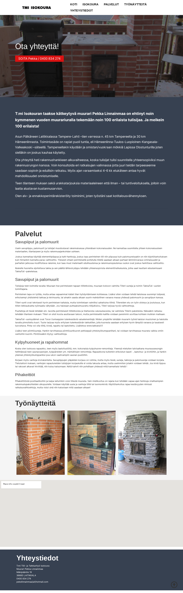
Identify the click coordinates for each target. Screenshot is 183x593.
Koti (73, 4)
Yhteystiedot (81, 10)
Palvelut (111, 4)
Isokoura (90, 4)
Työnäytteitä (135, 4)
